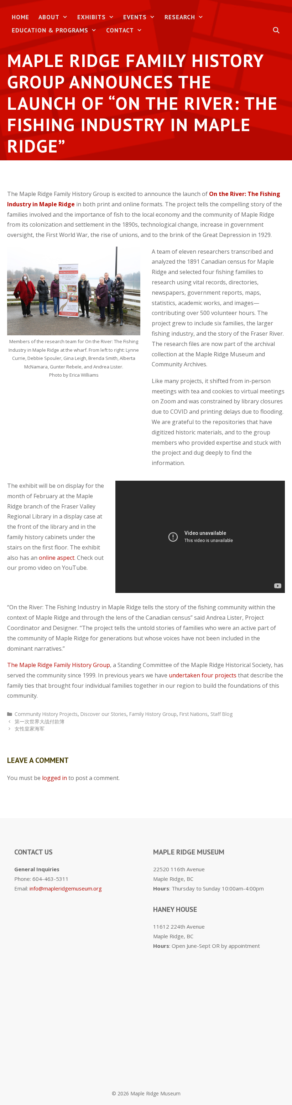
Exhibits (91, 17)
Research (180, 17)
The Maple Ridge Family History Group (58, 665)
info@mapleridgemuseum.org (66, 888)
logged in (54, 778)
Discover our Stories (103, 714)
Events (135, 17)
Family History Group (153, 714)
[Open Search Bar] (276, 30)
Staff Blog (221, 714)
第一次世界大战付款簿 (39, 721)
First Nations (193, 714)
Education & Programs (50, 30)
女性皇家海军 (30, 728)
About (48, 17)
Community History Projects (46, 714)
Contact (120, 30)
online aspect (56, 558)
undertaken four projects (202, 675)
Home (20, 17)
